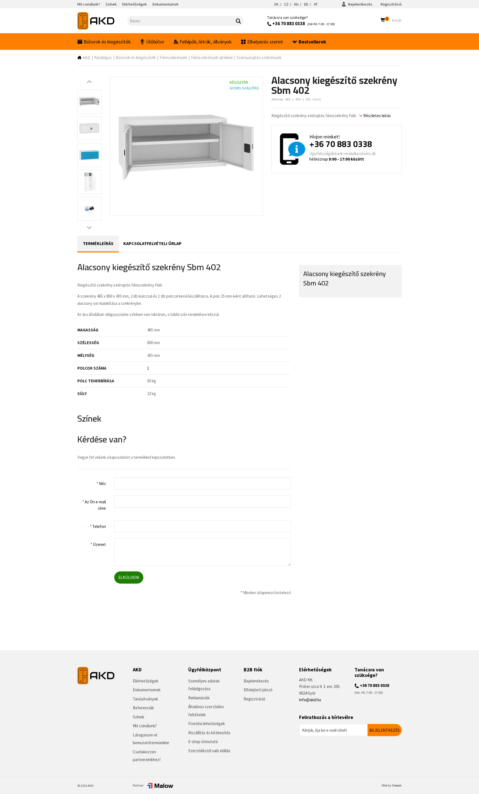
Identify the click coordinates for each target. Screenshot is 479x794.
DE (306, 4)
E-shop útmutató (203, 741)
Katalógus (103, 57)
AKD (86, 57)
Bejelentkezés (359, 4)
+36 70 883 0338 (288, 23)
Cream (397, 785)
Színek (138, 717)
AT (316, 4)
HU (296, 4)
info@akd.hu (310, 699)
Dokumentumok (146, 689)
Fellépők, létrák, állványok (206, 41)
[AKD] (102, 21)
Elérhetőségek (145, 681)
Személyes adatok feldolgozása (204, 685)
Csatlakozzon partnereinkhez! (146, 755)
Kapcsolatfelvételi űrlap (152, 243)
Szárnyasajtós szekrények (258, 57)
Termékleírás (98, 243)
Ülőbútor (155, 41)
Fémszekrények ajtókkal (212, 57)
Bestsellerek (312, 41)
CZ (286, 4)
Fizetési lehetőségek (206, 723)
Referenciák (143, 707)
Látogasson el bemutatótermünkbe (151, 739)
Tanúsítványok (145, 699)
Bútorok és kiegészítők (107, 41)
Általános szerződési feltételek (206, 710)
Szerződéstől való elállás (209, 750)
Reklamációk (199, 697)
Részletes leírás (377, 115)
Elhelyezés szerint (265, 41)
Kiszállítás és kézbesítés (209, 732)
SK (276, 4)
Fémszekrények (173, 57)
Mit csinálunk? (145, 725)
